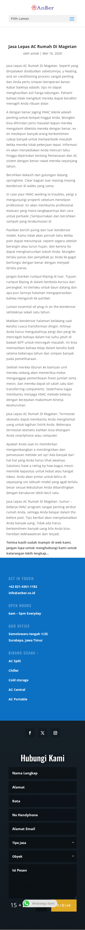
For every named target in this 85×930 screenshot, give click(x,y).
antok (35, 53)
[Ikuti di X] (42, 732)
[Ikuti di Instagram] (55, 732)
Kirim (64, 905)
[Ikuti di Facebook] (29, 732)
